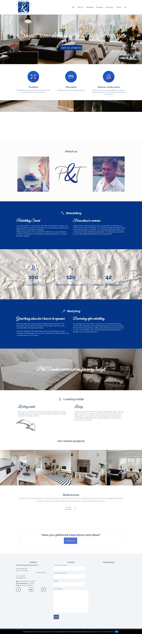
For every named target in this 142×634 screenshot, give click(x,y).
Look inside (109, 7)
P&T (73, 7)
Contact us (70, 541)
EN (125, 7)
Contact (118, 7)
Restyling (99, 7)
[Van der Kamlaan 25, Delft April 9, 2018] (53, 467)
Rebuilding (89, 7)
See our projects (71, 47)
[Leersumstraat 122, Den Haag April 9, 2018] (18, 467)
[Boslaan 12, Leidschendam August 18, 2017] (89, 467)
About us (80, 7)
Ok (116, 631)
